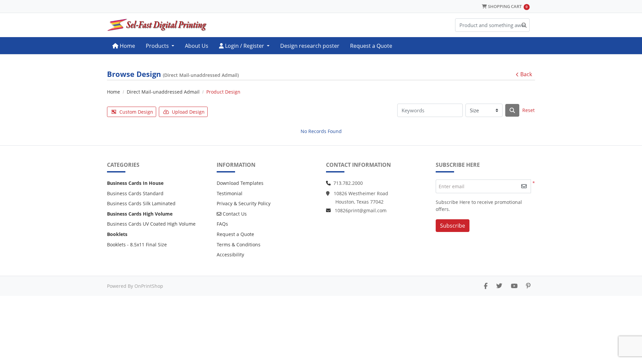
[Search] (512, 110)
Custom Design (136, 112)
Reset (528, 110)
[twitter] (499, 286)
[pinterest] (528, 286)
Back (526, 74)
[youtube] (514, 286)
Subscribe (452, 225)
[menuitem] (123, 45)
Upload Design (188, 112)
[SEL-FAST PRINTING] (157, 24)
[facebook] (486, 286)
